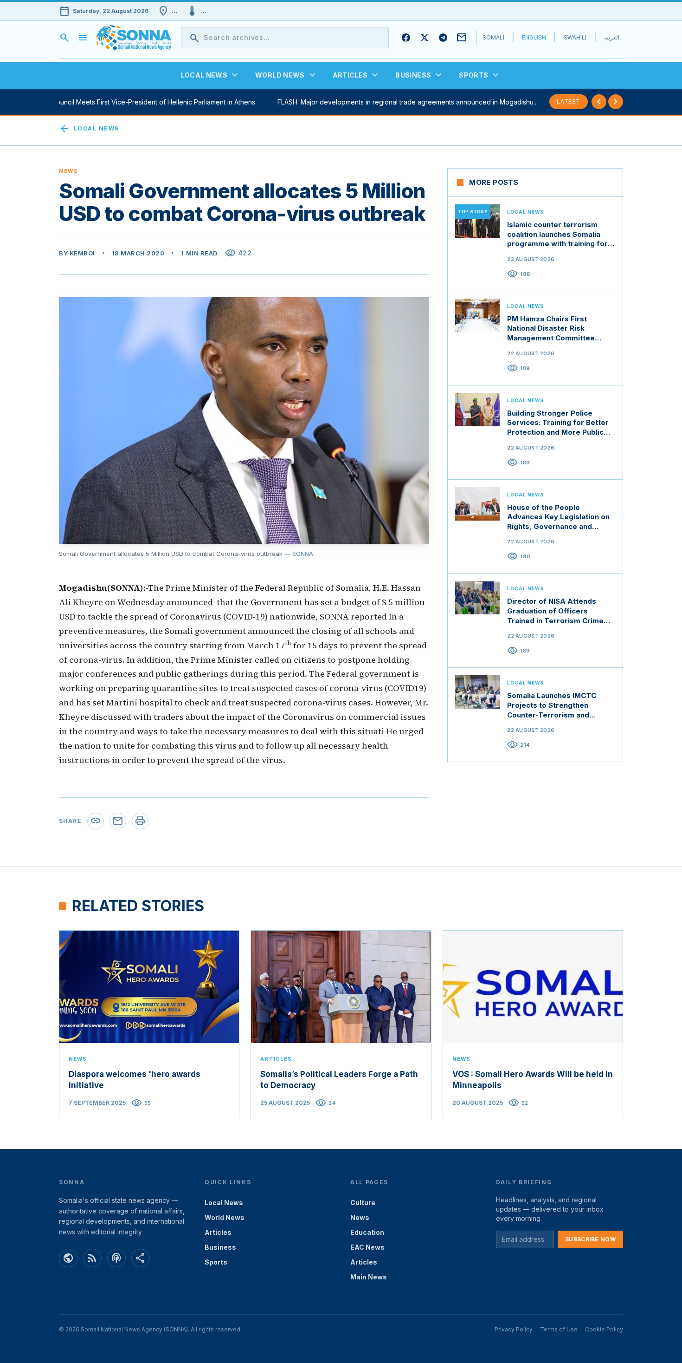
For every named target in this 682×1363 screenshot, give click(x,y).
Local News (89, 128)
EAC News (367, 1247)
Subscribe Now (590, 1239)
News (359, 1217)
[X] (424, 37)
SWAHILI (575, 37)
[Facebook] (406, 37)
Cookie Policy (604, 1329)
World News (224, 1217)
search (64, 37)
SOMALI (493, 37)
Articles (218, 1232)
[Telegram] (443, 37)
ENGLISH (534, 37)
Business (220, 1247)
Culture (362, 1202)
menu (83, 37)
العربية (611, 37)
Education (367, 1232)
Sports (216, 1262)
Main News (368, 1277)
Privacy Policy (514, 1329)
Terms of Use (559, 1329)
